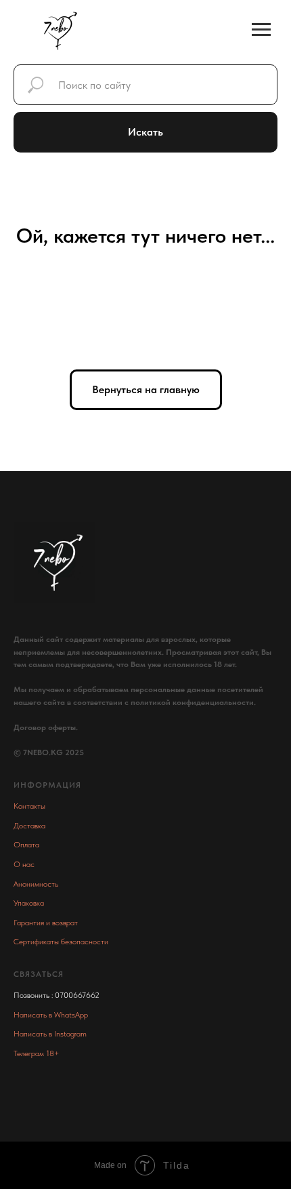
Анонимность (36, 884)
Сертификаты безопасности (61, 941)
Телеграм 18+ (37, 1053)
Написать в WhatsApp (51, 1015)
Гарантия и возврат (46, 922)
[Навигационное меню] (261, 30)
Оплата (26, 844)
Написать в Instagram (50, 1034)
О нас (24, 864)
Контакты (29, 806)
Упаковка (29, 903)
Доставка (29, 825)
